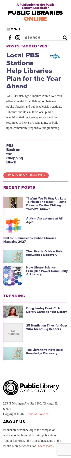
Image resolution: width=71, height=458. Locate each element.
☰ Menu (13, 29)
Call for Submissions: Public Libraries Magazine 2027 (29, 240)
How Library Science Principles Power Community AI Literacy (47, 271)
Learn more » (46, 446)
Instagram (17, 37)
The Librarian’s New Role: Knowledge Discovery (44, 253)
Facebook (9, 37)
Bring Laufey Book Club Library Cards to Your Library (46, 310)
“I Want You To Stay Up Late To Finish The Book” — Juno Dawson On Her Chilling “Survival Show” (46, 204)
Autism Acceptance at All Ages (44, 220)
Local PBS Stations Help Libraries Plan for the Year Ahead (33, 70)
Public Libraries (35, 16)
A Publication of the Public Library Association (35, 6)
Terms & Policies (37, 414)
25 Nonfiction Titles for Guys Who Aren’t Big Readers (47, 327)
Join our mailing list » (26, 175)
